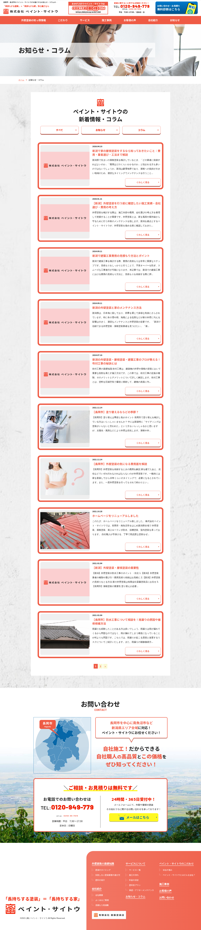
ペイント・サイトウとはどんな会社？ (179, 875)
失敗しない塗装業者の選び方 (107, 875)
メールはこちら (137, 817)
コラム (141, 130)
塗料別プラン (135, 885)
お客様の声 (130, 20)
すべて (59, 130)
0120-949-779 (72, 807)
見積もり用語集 (102, 905)
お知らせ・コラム (135, 896)
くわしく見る (142, 182)
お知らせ (100, 130)
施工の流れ (134, 875)
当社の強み (167, 870)
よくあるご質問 (102, 900)
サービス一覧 (135, 870)
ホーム (21, 80)
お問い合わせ (166, 897)
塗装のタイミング (103, 870)
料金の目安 (134, 880)
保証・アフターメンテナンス (141, 890)
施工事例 (107, 20)
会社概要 (99, 895)
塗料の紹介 (100, 880)
